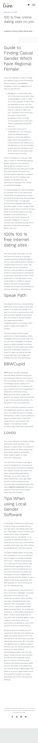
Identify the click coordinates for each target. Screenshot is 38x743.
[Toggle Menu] (33, 5)
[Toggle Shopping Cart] (28, 5)
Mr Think (22, 712)
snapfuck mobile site (16, 487)
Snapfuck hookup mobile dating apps (18, 31)
